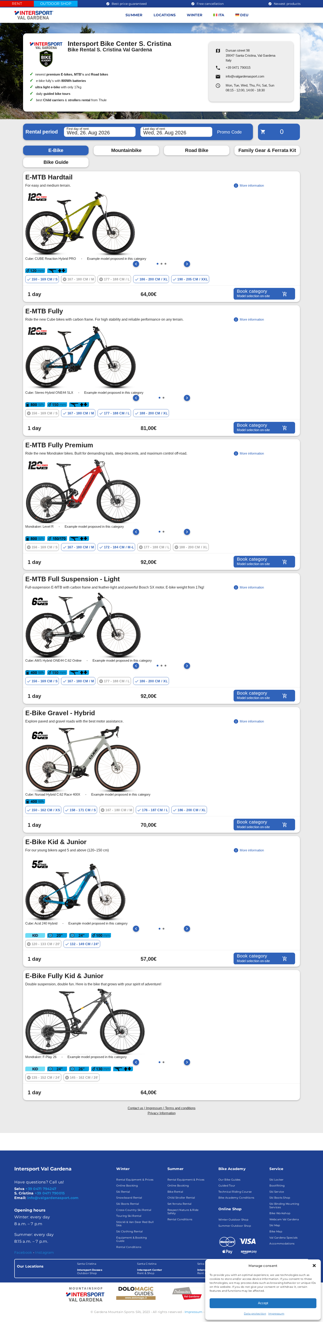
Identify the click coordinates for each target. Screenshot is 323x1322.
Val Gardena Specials (283, 1237)
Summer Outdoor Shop (234, 1225)
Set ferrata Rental (179, 1203)
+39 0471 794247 (40, 1189)
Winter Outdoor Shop (233, 1219)
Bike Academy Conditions (236, 1197)
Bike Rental (175, 1191)
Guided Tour (226, 1185)
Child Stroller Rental (181, 1197)
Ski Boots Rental (127, 1203)
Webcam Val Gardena (284, 1219)
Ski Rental (123, 1191)
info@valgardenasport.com (53, 1198)
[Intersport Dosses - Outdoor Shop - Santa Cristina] (101, 1268)
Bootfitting (277, 1185)
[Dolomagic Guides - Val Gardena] (136, 1293)
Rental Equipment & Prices (134, 1179)
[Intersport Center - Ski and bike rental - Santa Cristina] (161, 1268)
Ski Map (274, 1225)
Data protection (255, 1313)
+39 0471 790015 (50, 1193)
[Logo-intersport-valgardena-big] (34, 12)
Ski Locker (276, 1179)
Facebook (23, 1252)
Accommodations (281, 1243)
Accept (263, 1303)
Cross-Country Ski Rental (133, 1210)
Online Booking (127, 1185)
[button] (314, 1265)
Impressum (276, 1313)
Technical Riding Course (235, 1191)
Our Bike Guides (229, 1179)
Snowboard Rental (129, 1197)
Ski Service (276, 1191)
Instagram (44, 1252)
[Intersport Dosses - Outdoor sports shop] (85, 1294)
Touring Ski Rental (128, 1215)
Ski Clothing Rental (129, 1231)
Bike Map (275, 1231)
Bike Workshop (279, 1213)
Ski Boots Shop (279, 1197)
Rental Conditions (128, 1247)
